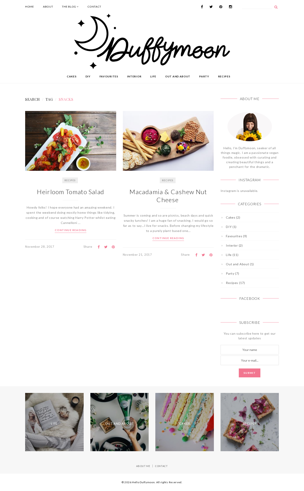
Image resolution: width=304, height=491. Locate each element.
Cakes (72, 76)
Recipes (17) (235, 283)
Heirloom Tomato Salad (70, 191)
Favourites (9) (236, 236)
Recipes (224, 76)
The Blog (69, 6)
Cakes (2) (233, 217)
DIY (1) (231, 227)
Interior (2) (234, 245)
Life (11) (232, 255)
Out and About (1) (240, 264)
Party (204, 76)
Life (153, 76)
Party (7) (232, 273)
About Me (143, 466)
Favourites (108, 76)
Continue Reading (70, 230)
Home (29, 6)
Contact (94, 6)
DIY (88, 76)
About (48, 6)
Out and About (177, 76)
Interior (134, 76)
